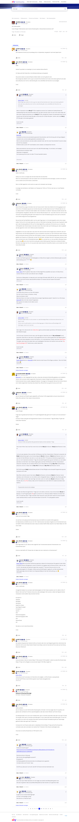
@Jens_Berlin (21, 100)
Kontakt (61, 814)
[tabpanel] (39, 428)
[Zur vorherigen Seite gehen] (28, 808)
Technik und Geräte (33, 18)
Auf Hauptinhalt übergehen (6, 0)
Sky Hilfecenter (19, 814)
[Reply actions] (65, 95)
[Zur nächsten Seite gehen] (52, 808)
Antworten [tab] (15, 45)
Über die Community (32, 2)
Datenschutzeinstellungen (53, 814)
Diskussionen (47, 2)
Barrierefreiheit (25, 814)
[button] (17, 127)
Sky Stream (42, 18)
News (40, 2)
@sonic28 (19, 135)
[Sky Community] (19, 2)
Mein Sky (13, 814)
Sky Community (15, 18)
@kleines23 (18, 377)
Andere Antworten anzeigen (22, 370)
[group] (56, 31)
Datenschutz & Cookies (43, 814)
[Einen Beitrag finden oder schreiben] (65, 9)
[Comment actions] (66, 48)
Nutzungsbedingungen (34, 814)
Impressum (14, 816)
